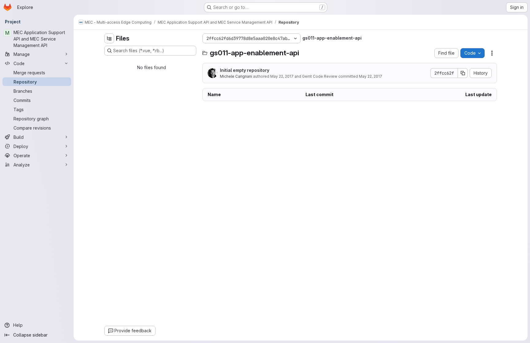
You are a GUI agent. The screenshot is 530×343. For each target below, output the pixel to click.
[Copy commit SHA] (463, 73)
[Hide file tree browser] (109, 38)
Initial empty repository (244, 70)
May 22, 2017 (282, 76)
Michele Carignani (236, 76)
